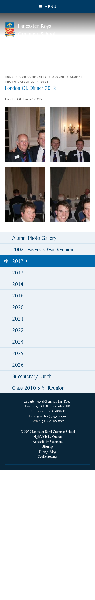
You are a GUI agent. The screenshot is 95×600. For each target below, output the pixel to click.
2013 (18, 272)
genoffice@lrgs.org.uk (51, 416)
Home (9, 77)
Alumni (58, 77)
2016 (18, 295)
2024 (18, 341)
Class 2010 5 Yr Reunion (38, 387)
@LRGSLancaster (52, 420)
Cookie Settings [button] (48, 456)
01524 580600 (55, 411)
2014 (17, 283)
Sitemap (47, 446)
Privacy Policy (47, 451)
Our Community (33, 77)
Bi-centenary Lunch (31, 376)
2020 (18, 307)
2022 (18, 330)
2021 (18, 318)
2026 (18, 364)
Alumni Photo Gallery (34, 237)
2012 (44, 82)
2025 (18, 353)
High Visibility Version (48, 436)
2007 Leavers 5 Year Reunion (42, 249)
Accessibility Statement (48, 441)
